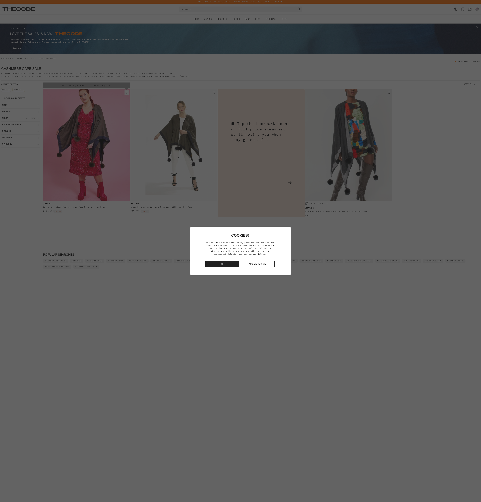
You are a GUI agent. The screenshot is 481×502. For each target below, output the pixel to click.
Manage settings (257, 264)
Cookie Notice (257, 254)
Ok (222, 264)
